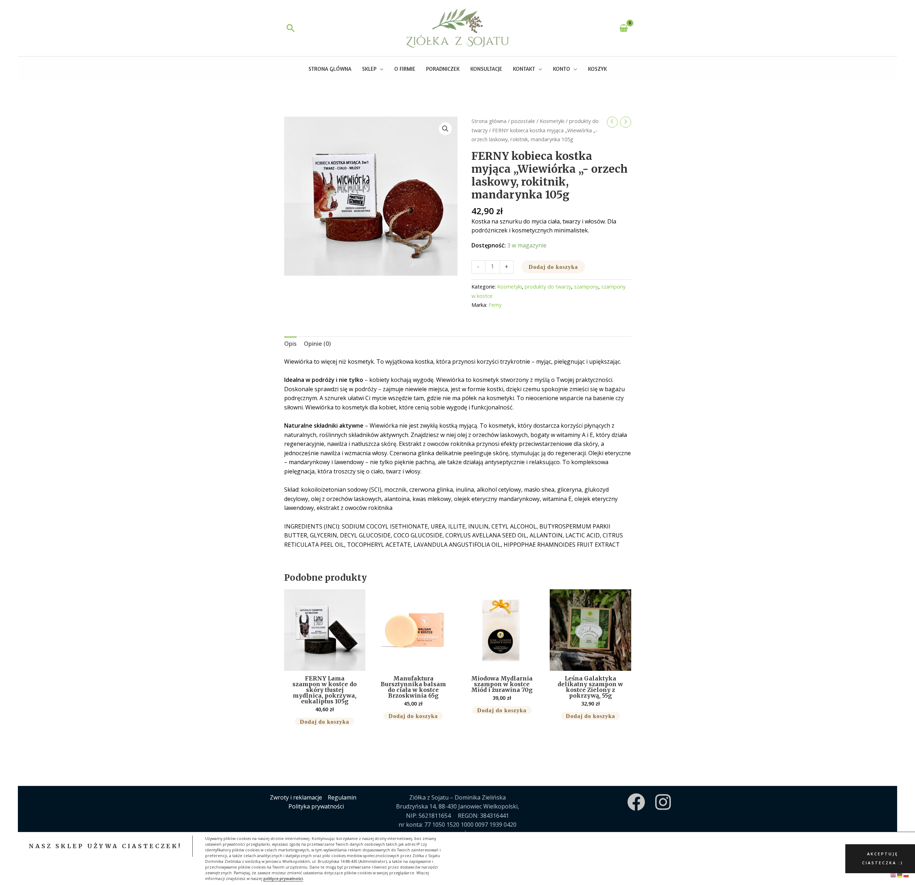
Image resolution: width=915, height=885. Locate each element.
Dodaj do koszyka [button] (324, 722)
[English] (893, 875)
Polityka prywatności (316, 806)
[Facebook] (636, 802)
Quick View (324, 664)
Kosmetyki (552, 120)
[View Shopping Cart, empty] (624, 28)
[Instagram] (663, 802)
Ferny (495, 304)
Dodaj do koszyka (553, 267)
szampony (586, 286)
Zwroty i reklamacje (296, 797)
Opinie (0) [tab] (317, 344)
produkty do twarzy (548, 286)
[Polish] (906, 875)
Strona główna (488, 120)
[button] (290, 28)
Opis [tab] (290, 344)
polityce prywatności (283, 878)
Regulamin (342, 797)
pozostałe (523, 120)
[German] (900, 875)
